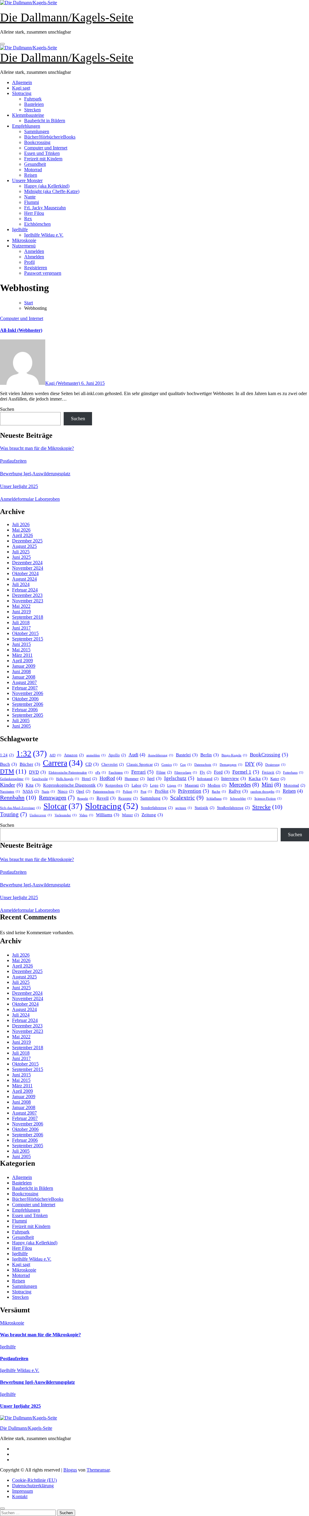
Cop (186, 764)
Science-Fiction (268, 798)
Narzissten (10, 791)
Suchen (7, 409)
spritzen (183, 808)
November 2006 (27, 693)
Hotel (89, 778)
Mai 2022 (21, 606)
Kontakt (19, 1496)
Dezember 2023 (27, 595)
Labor (139, 785)
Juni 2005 (21, 726)
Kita (33, 785)
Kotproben (117, 785)
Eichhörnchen (37, 224)
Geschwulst (42, 779)
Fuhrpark (33, 98)
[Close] (2, 1508)
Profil (29, 262)
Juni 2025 (21, 557)
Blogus (70, 1469)
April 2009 (22, 660)
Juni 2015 (21, 644)
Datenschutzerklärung (33, 1485)
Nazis (48, 791)
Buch (8, 764)
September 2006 (27, 704)
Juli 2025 (21, 551)
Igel (154, 778)
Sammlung (153, 798)
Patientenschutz (106, 791)
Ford (222, 772)
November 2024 (27, 568)
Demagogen (231, 764)
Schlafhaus (216, 798)
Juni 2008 (21, 671)
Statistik (204, 807)
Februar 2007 (25, 687)
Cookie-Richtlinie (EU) (34, 1480)
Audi (137, 754)
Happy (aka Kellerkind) (46, 185)
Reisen (30, 175)
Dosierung (275, 764)
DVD (37, 772)
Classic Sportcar (142, 764)
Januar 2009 (23, 666)
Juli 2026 (21, 524)
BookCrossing (269, 755)
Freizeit (271, 772)
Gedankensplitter (14, 779)
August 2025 (24, 546)
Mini (271, 784)
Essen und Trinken (42, 153)
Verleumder (66, 815)
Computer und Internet (45, 147)
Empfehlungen (26, 126)
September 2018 (27, 617)
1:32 (31, 753)
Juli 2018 (21, 622)
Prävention (193, 791)
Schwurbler (241, 798)
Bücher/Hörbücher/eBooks (49, 136)
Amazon (74, 755)
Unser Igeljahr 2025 (19, 486)
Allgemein (22, 82)
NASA (31, 791)
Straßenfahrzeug (233, 807)
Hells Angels (67, 779)
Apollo (117, 755)
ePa (100, 772)
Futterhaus (293, 772)
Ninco (66, 791)
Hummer (135, 778)
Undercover (41, 815)
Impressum (22, 1491)
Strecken (32, 109)
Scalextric (187, 797)
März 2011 (22, 655)
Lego (157, 785)
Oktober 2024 (25, 573)
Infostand (207, 778)
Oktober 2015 (25, 633)
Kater (277, 778)
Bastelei (187, 754)
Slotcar (62, 806)
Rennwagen (57, 797)
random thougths (265, 791)
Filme (164, 772)
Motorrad (33, 169)
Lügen (174, 785)
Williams (107, 814)
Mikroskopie (24, 240)
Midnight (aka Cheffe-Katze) (51, 191)
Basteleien (34, 104)
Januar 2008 (23, 676)
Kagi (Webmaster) (63, 383)
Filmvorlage (185, 772)
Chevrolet (112, 764)
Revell (106, 798)
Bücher (30, 764)
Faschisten (119, 772)
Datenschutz (205, 764)
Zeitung (152, 814)
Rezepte (128, 798)
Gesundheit (35, 164)
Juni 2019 (21, 611)
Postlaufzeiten (13, 460)
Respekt (85, 798)
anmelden (96, 755)
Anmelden (34, 251)
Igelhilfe (20, 229)
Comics (169, 764)
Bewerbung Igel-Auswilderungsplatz (35, 473)
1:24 (7, 755)
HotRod (111, 778)
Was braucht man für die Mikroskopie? (37, 448)
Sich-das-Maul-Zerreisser (20, 808)
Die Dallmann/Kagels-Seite (66, 17)
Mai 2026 (21, 529)
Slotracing (21, 93)
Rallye (238, 791)
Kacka (258, 778)
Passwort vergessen (42, 273)
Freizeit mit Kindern (43, 158)
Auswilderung (160, 755)
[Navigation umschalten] (2, 44)
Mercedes (244, 784)
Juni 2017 (21, 627)
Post (146, 791)
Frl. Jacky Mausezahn (45, 207)
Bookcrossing (37, 142)
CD (92, 764)
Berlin (209, 754)
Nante (30, 196)
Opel (83, 791)
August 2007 (24, 682)
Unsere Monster (27, 180)
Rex (28, 218)
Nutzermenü (24, 245)
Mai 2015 (21, 649)
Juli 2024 (21, 584)
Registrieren (35, 267)
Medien (217, 785)
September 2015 (27, 638)
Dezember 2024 (27, 562)
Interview (233, 778)
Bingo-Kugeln (234, 755)
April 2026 (22, 535)
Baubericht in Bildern (44, 120)
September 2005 (27, 715)
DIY (254, 764)
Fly (205, 772)
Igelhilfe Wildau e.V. (43, 234)
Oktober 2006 (25, 698)
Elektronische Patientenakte (71, 772)
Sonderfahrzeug (157, 807)
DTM (13, 771)
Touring (13, 814)
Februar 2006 (25, 709)
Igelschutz (179, 778)
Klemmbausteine (28, 115)
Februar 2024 (25, 589)
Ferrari (142, 772)
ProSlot (165, 791)
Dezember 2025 (27, 540)
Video (86, 815)
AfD (55, 755)
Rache (219, 791)
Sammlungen (36, 131)
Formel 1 (245, 772)
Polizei (130, 791)
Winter (130, 815)
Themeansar (98, 1469)
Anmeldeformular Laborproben (30, 499)
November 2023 (27, 600)
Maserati (195, 785)
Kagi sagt (21, 87)
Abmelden (34, 256)
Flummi (31, 202)
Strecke (267, 807)
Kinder (11, 785)
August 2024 (24, 578)
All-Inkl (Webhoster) (21, 330)
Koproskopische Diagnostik (73, 785)
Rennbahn (18, 797)
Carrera (63, 763)
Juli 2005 (21, 720)
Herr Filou (34, 213)
